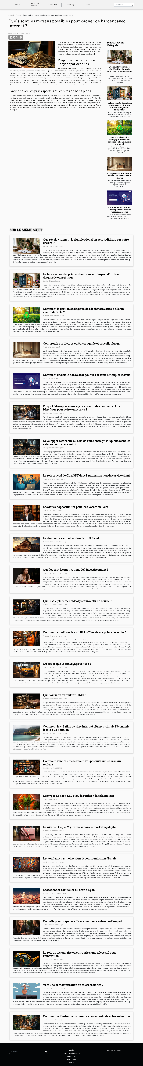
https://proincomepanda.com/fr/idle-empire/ (29, 71)
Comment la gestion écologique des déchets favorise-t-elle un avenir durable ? (119, 140)
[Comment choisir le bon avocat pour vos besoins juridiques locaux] (119, 197)
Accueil (11, 15)
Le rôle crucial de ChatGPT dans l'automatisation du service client (86, 475)
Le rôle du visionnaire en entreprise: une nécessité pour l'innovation (79, 954)
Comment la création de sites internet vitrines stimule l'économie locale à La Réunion (86, 728)
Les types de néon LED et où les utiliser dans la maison (78, 795)
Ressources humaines (35, 5)
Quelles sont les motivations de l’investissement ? (75, 569)
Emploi (17, 5)
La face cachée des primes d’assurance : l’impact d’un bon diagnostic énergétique (120, 106)
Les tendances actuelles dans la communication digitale (80, 858)
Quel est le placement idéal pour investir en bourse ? (77, 601)
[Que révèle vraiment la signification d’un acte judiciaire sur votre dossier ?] (119, 57)
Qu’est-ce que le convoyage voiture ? (67, 663)
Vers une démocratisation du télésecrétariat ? (73, 985)
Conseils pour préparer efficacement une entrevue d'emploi (82, 921)
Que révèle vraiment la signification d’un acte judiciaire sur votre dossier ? (119, 70)
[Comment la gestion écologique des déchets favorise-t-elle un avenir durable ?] (119, 127)
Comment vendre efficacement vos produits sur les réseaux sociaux (82, 762)
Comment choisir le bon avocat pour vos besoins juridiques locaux (119, 209)
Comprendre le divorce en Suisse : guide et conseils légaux (119, 175)
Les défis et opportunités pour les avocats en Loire (76, 507)
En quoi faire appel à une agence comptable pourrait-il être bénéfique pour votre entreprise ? (81, 408)
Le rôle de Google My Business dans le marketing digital (80, 827)
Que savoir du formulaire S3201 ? (64, 695)
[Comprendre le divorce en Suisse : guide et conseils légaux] (119, 164)
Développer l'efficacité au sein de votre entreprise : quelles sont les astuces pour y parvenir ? (86, 442)
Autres (88, 5)
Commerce (53, 5)
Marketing (70, 5)
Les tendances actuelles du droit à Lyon (69, 890)
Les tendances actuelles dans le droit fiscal (71, 538)
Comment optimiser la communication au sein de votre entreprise (86, 1016)
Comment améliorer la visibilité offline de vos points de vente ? (84, 632)
